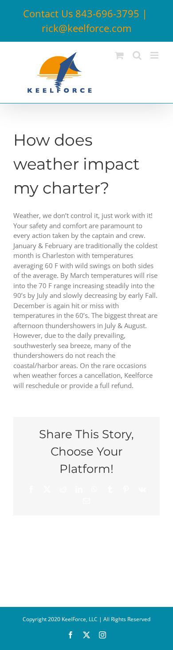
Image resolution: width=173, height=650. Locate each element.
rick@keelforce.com (86, 28)
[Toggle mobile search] (137, 55)
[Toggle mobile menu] (155, 55)
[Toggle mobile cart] (119, 55)
